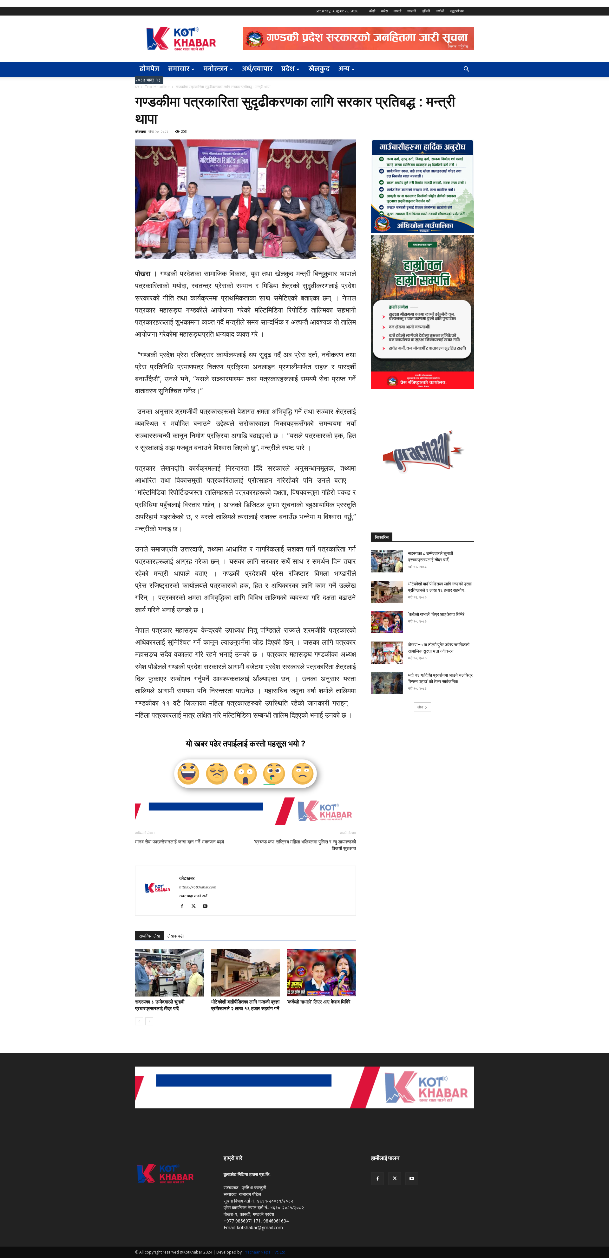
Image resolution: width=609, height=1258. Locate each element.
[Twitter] (196, 906)
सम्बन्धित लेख (149, 936)
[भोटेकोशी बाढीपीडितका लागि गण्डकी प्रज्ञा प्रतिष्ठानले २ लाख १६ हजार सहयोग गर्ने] (245, 973)
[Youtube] (207, 906)
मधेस (384, 11)
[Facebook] (184, 906)
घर (137, 86)
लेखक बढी (175, 936)
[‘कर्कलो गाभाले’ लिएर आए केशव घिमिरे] (321, 973)
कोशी (372, 11)
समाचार (178, 69)
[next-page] (149, 1021)
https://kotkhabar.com (197, 887)
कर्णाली (440, 11)
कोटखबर (140, 131)
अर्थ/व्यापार (257, 69)
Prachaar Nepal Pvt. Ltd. (265, 1252)
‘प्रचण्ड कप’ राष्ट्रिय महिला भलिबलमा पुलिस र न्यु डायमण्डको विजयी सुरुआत (305, 845)
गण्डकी (411, 11)
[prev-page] (139, 1021)
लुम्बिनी (426, 11)
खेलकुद (319, 69)
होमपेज (149, 69)
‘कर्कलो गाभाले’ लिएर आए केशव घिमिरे (318, 1002)
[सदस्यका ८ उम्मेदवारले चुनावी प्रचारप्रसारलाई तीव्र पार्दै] (169, 973)
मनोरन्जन (216, 69)
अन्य (344, 69)
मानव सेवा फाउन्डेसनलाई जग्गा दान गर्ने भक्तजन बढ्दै (179, 842)
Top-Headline (157, 86)
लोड (420, 707)
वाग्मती (397, 11)
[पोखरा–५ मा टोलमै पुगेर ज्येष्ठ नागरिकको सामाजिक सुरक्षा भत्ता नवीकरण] (387, 653)
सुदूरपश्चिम (457, 11)
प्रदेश (287, 69)
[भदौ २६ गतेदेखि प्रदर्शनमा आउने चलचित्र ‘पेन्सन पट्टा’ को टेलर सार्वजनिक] (387, 683)
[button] (466, 70)
